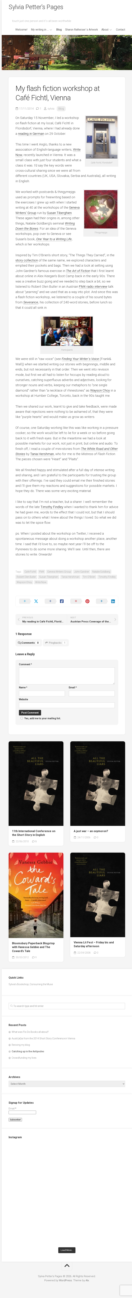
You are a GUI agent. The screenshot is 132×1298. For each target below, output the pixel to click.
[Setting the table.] (96, 1228)
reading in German (31, 134)
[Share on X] (28, 601)
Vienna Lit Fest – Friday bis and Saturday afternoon (94, 944)
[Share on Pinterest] (79, 601)
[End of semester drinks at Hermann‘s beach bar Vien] (37, 1194)
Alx (87, 1280)
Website (23, 699)
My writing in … (40, 29)
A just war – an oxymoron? (91, 831)
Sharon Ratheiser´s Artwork (81, 29)
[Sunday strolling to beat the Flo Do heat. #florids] (96, 1160)
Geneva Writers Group (59, 571)
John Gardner (81, 571)
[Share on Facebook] (54, 601)
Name (23, 687)
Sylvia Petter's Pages (36, 7)
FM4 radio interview (93, 287)
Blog (59, 29)
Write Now (40, 582)
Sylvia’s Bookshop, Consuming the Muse (31, 984)
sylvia (51, 108)
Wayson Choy (100, 390)
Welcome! (21, 29)
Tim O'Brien (89, 576)
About (104, 29)
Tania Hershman (42, 454)
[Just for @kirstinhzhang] (37, 1228)
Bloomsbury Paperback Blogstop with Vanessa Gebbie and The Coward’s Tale (33, 947)
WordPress (65, 1280)
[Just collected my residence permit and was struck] (37, 1160)
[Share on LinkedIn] (105, 601)
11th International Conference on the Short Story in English (33, 833)
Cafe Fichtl (30, 571)
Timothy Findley (52, 507)
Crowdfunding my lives (24, 1057)
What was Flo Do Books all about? (30, 1032)
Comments (30, 642)
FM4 (41, 571)
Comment (25, 664)
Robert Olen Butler (26, 576)
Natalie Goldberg (101, 571)
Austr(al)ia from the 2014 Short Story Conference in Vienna (43, 1038)
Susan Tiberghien (59, 213)
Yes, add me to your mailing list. (42, 718)
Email (73, 687)
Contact (120, 29)
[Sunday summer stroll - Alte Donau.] (96, 1194)
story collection (26, 260)
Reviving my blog (21, 1044)
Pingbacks (57, 642)
